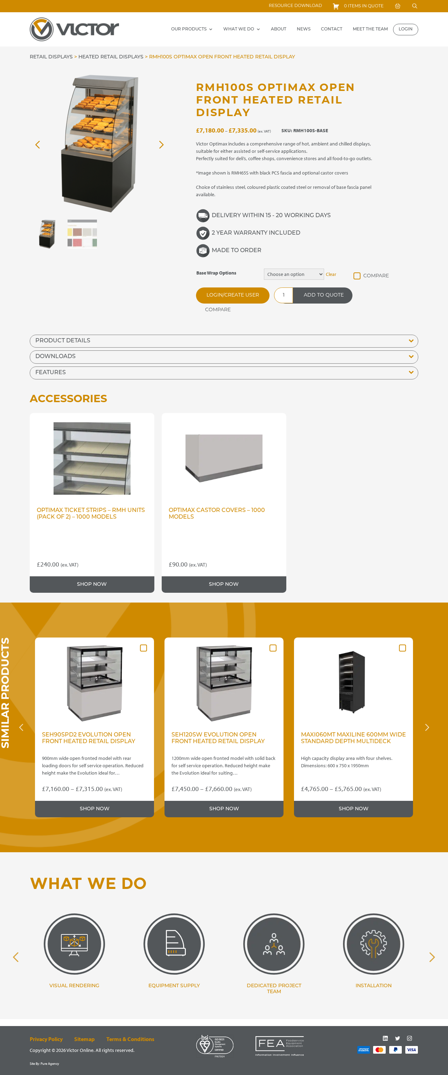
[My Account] (397, 6)
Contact (331, 29)
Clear (331, 274)
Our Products (188, 29)
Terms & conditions (130, 1038)
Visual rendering (74, 986)
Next (427, 727)
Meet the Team (370, 29)
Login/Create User (232, 295)
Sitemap (84, 1038)
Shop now (92, 584)
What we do (238, 29)
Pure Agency (50, 1063)
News (303, 29)
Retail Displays (51, 57)
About (278, 29)
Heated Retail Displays (111, 57)
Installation (374, 986)
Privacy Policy (46, 1038)
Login (406, 29)
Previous (21, 727)
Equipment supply (174, 986)
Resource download (295, 6)
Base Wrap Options (216, 273)
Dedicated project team (274, 989)
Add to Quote (324, 295)
